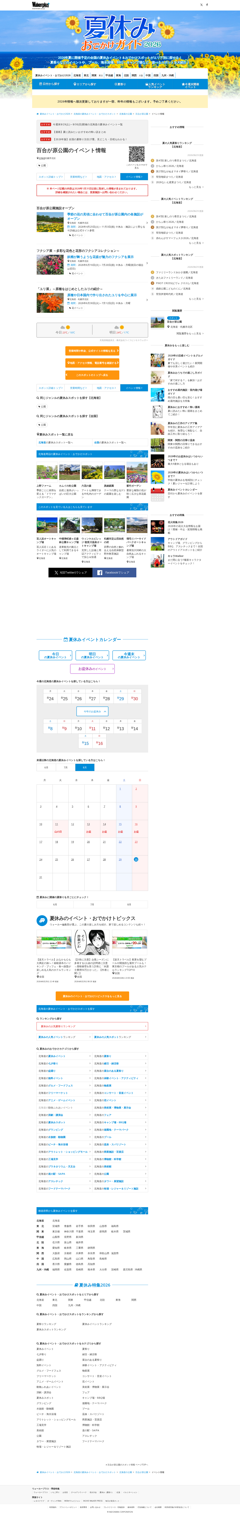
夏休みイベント (45, 1348)
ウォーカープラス (41, 1492)
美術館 (40, 1430)
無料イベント (44, 1365)
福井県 (79, 1242)
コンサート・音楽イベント (97, 1376)
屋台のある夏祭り (92, 1359)
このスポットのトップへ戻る (92, 375)
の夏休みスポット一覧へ (55, 442)
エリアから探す (86, 84)
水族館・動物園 (45, 1408)
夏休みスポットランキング (51, 1329)
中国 (148, 75)
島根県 (103, 1258)
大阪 (141, 75)
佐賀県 (68, 1269)
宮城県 (56, 1226)
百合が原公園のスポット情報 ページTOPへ (127, 1464)
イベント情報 (133, 176)
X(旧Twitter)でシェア (73, 572)
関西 (134, 75)
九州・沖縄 (167, 75)
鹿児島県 (128, 1269)
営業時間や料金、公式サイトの (92, 350)
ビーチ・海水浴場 (46, 1414)
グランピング (44, 1403)
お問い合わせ (95, 1507)
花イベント (88, 1381)
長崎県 (79, 1269)
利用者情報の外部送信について (177, 1507)
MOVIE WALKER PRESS (92, 1501)
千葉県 (79, 1231)
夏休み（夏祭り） (107, 1492)
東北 (86, 75)
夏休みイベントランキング (97, 1324)
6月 (55, 904)
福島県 (115, 1226)
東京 (101, 75)
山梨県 (56, 1237)
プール (86, 1408)
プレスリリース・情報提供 (114, 1507)
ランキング (56, 1037)
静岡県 (91, 1247)
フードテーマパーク (93, 1441)
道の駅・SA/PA (90, 1430)
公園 (43, 165)
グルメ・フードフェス (49, 1370)
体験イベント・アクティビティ (99, 1365)
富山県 (68, 1242)
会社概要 (158, 1507)
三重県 (79, 1247)
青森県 (68, 1226)
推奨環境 (83, 1507)
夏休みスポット (45, 1397)
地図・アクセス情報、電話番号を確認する (93, 362)
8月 (129, 904)
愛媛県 (68, 1264)
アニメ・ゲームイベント (50, 1381)
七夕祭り (41, 1354)
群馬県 (103, 1231)
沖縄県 (138, 1269)
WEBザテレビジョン (72, 1501)
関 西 (40, 1253)
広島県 (56, 1258)
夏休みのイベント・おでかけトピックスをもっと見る (92, 996)
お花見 (65, 1492)
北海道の (52, 1056)
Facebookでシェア (117, 572)
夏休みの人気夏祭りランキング (58, 1026)
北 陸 (40, 1242)
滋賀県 (115, 1253)
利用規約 (52, 1507)
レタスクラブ (39, 1501)
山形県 (103, 1226)
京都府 (68, 1253)
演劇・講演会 (44, 1392)
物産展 (86, 1370)
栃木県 (115, 1231)
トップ (50, 176)
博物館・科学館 (90, 1425)
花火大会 (93, 1492)
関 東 (40, 1231)
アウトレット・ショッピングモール (56, 1419)
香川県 (56, 1264)
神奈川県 (69, 1231)
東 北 (40, 1226)
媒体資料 (131, 1507)
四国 (156, 75)
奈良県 (91, 1253)
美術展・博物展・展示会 (95, 1387)
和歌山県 (104, 1253)
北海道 (77, 75)
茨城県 (126, 1231)
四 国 (40, 1264)
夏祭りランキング (46, 1324)
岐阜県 (68, 1247)
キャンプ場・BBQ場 (93, 1397)
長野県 (68, 1237)
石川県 (56, 1242)
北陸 (126, 75)
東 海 (40, 1247)
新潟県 (79, 1237)
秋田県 (91, 1226)
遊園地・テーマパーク (94, 1403)
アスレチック (89, 1435)
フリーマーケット (46, 1376)
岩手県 (79, 1226)
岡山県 (68, 1258)
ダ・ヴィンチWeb (54, 1501)
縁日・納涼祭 (89, 1354)
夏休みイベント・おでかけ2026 (52, 75)
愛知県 (56, 1247)
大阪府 (56, 1253)
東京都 (56, 1231)
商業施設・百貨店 (92, 1419)
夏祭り (122, 84)
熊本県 (91, 1269)
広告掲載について (145, 1507)
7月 (92, 904)
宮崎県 (115, 1269)
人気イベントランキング (156, 85)
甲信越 (109, 75)
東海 (118, 75)
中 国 (40, 1258)
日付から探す (51, 84)
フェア (86, 1392)
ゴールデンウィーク (79, 1492)
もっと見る (195, 187)
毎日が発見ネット (112, 1501)
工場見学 (41, 1425)
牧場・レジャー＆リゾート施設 (54, 1446)
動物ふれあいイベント (49, 1387)
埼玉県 (91, 1231)
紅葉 (118, 1492)
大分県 (103, 1269)
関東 (94, 75)
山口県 (79, 1258)
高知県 (91, 1264)
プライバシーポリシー (68, 1507)
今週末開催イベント (192, 85)
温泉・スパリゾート (93, 1414)
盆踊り (40, 1359)
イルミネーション (130, 1492)
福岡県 (56, 1269)
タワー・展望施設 (46, 1441)
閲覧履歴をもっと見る (189, 333)
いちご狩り (55, 1492)
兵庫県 (79, 1253)
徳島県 (79, 1264)
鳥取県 (91, 1258)
